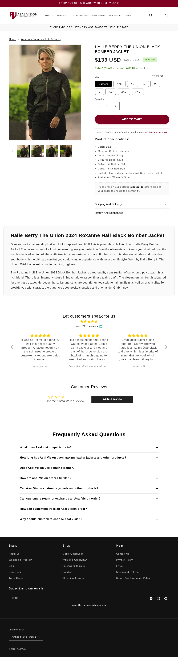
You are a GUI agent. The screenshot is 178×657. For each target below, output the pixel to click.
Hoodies (67, 572)
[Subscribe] (67, 598)
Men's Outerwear (72, 553)
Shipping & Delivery (128, 572)
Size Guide (15, 572)
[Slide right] (77, 151)
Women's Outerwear (74, 559)
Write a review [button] (112, 399)
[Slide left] (12, 151)
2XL (123, 91)
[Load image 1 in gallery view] (23, 151)
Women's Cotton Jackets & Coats (40, 39)
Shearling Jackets (73, 578)
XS (132, 83)
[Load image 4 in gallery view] (66, 151)
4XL (119, 83)
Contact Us (123, 553)
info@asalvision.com (95, 605)
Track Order (16, 578)
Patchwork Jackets (73, 565)
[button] (49, 15)
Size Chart (156, 76)
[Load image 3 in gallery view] (52, 151)
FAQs (119, 565)
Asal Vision (22, 649)
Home (12, 39)
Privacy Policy (124, 559)
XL (110, 91)
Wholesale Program (20, 559)
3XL (137, 91)
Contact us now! (158, 132)
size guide (137, 186)
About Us (14, 553)
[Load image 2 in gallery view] (37, 151)
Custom (103, 83)
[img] (89, 321)
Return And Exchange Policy (133, 578)
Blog (11, 565)
